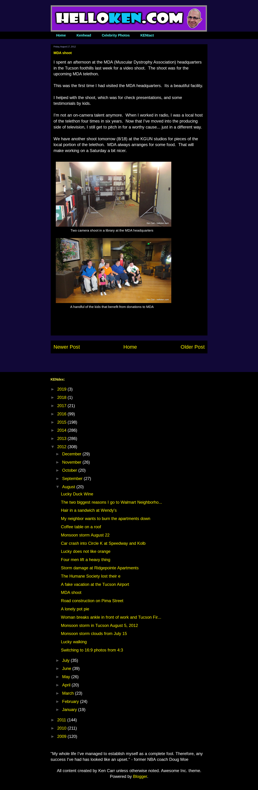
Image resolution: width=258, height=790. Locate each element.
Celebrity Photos (116, 35)
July (66, 660)
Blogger (140, 776)
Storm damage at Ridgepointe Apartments (100, 567)
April (67, 685)
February (71, 701)
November (72, 462)
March (68, 693)
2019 (62, 389)
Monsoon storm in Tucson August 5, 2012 (99, 625)
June (67, 668)
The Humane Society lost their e (90, 576)
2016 (62, 414)
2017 (62, 405)
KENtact (147, 35)
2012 (62, 446)
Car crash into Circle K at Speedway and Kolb (103, 543)
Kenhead (84, 35)
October (70, 470)
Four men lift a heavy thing (85, 559)
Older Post (193, 347)
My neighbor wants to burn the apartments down (105, 518)
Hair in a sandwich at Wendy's (89, 510)
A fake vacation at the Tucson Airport (95, 584)
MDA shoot (71, 592)
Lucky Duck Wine (77, 494)
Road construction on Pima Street (92, 600)
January (70, 709)
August (69, 486)
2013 (62, 438)
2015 (62, 422)
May (66, 676)
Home (61, 35)
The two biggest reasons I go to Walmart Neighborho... (111, 502)
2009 (62, 736)
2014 (62, 430)
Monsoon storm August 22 (85, 535)
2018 (62, 397)
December (72, 454)
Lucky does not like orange (85, 551)
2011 (62, 719)
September (73, 478)
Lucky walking (74, 641)
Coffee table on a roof (81, 526)
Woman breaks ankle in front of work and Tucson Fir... (111, 617)
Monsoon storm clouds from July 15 (94, 633)
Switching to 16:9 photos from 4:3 (92, 650)
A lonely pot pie (75, 609)
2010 (62, 728)
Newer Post (67, 347)
